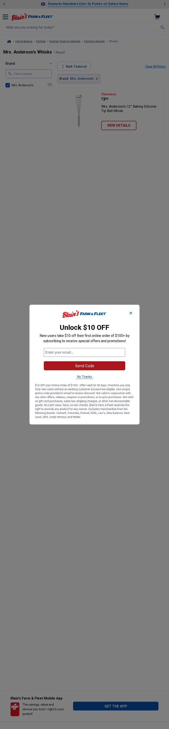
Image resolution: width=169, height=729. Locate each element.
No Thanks (84, 376)
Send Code (84, 366)
